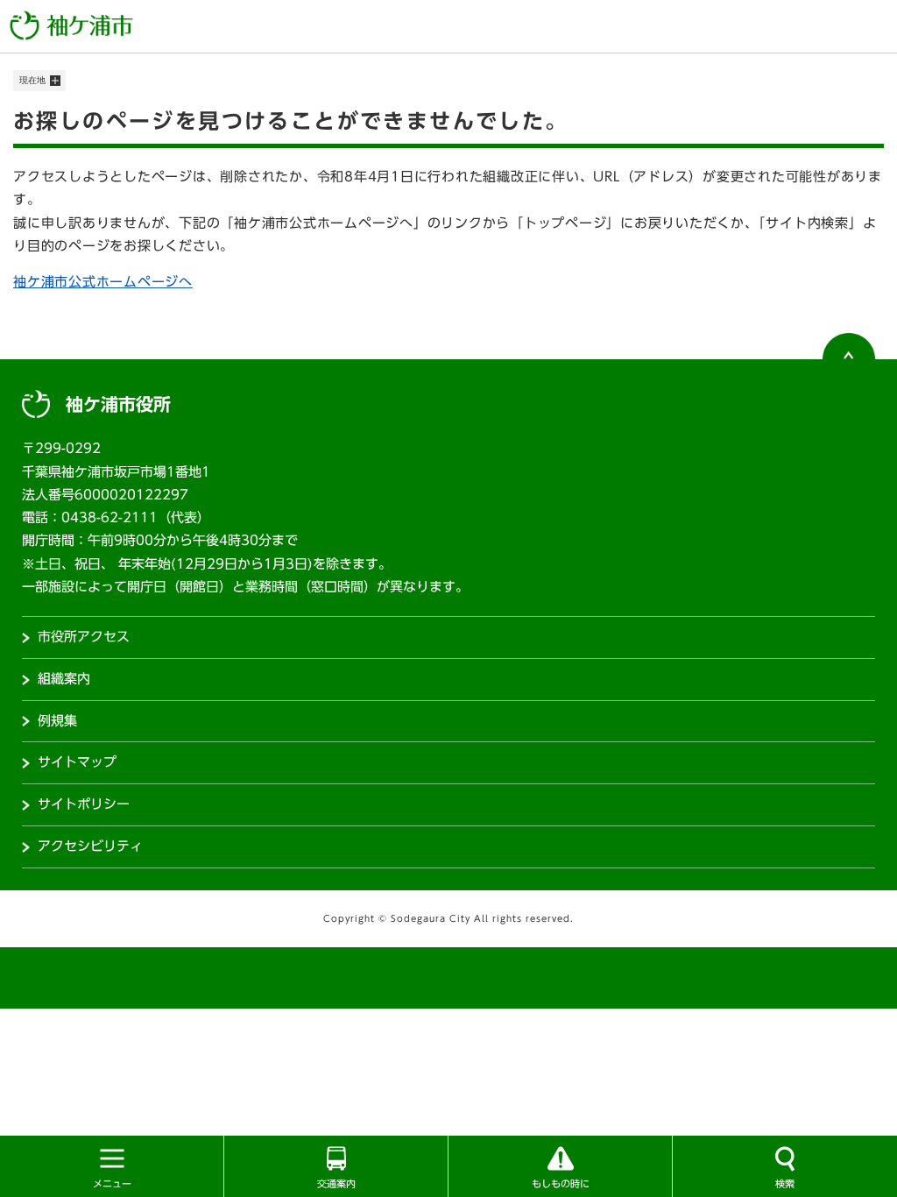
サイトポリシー (84, 804)
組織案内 (64, 678)
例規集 (57, 720)
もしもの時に (561, 1183)
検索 (785, 1183)
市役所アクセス (84, 636)
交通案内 (336, 1183)
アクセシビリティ (90, 846)
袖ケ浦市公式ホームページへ (103, 281)
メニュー (112, 1183)
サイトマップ (77, 761)
